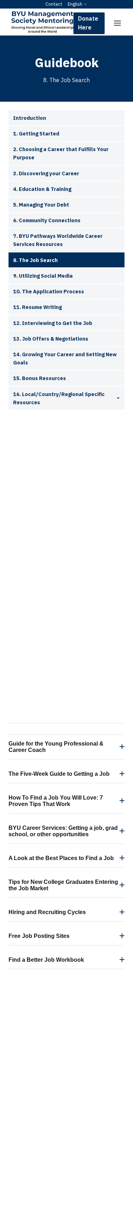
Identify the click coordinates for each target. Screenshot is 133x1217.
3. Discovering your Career (46, 173)
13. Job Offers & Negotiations (50, 338)
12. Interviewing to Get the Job (52, 323)
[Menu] (117, 23)
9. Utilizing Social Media (43, 275)
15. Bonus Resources (39, 378)
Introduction (29, 117)
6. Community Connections (47, 220)
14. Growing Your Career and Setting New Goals (65, 358)
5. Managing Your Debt (41, 204)
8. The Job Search (35, 260)
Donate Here (88, 23)
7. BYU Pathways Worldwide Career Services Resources (57, 240)
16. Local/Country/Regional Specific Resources (59, 398)
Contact (53, 4)
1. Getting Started (36, 133)
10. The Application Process (48, 291)
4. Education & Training (42, 189)
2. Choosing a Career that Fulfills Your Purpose (61, 153)
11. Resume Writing (37, 307)
